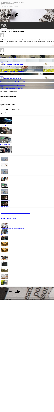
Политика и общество (3, 24)
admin (5, 52)
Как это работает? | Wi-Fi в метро (5, 206)
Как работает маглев (3, 134)
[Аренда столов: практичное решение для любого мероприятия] (4, 252)
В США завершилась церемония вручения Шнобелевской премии (8, 194)
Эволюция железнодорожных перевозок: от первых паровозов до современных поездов (10, 4)
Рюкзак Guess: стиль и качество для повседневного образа (7, 3)
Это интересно (3, 29)
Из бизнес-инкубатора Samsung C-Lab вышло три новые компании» (12, 85)
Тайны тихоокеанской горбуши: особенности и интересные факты (11, 64)
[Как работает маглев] (6, 133)
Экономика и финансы (3, 25)
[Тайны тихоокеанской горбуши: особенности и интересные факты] (4, 272)
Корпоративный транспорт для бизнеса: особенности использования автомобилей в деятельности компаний (12, 2)
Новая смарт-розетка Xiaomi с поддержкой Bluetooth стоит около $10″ (12, 81)
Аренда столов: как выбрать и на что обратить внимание (7, 246)
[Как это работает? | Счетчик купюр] (4, 187)
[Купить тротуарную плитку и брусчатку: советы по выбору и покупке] (4, 284)
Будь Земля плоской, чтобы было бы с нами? (6, 125)
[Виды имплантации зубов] (4, 161)
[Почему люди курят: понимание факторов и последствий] (4, 167)
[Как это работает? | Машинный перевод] (4, 199)
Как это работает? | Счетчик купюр (5, 144)
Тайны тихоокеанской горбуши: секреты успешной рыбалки (10, 78)
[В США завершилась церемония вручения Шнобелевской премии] (4, 193)
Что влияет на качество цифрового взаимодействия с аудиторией (11, 57)
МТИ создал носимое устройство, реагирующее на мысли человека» (9, 153)
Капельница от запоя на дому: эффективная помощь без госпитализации (9, 234)
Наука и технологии (4, 26)
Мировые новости (3, 22)
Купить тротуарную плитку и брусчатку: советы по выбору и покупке (12, 71)
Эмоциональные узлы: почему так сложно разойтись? (9, 74)
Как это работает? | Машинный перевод (5, 200)
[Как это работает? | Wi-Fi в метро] (4, 205)
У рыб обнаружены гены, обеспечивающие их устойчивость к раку (11, 88)
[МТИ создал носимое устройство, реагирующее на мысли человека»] (6, 152)
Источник (53, 45)
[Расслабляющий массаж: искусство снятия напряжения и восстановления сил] (4, 278)
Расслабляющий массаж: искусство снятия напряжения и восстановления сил (9, 6)
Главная (1, 29)
